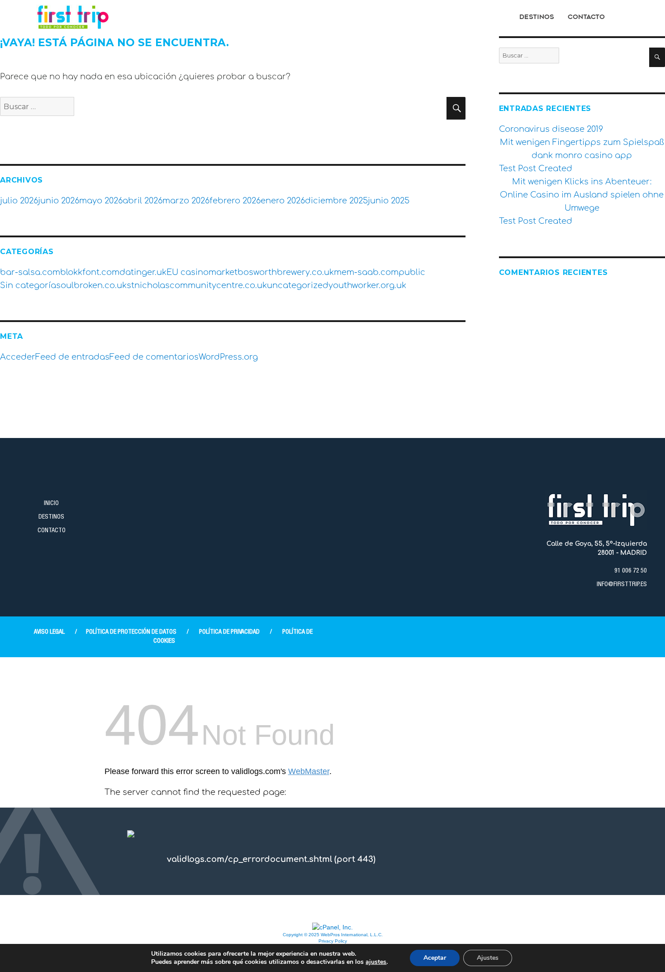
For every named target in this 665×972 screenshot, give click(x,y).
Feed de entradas (72, 356)
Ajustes (488, 957)
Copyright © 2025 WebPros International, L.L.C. (333, 934)
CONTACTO (52, 531)
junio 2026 (58, 200)
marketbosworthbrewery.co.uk (271, 272)
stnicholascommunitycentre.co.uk (197, 285)
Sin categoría (28, 285)
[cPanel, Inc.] (332, 926)
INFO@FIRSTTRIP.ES (622, 585)
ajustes (376, 962)
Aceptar (434, 957)
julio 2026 (19, 200)
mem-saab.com (366, 272)
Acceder (17, 356)
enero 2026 (283, 200)
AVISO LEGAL (49, 632)
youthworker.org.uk (367, 285)
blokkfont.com (89, 272)
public (412, 272)
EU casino (187, 272)
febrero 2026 (235, 200)
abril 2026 (142, 200)
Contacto (586, 17)
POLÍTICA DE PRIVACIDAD (229, 632)
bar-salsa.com (30, 272)
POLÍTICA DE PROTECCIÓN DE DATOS (131, 632)
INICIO (51, 503)
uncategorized (297, 285)
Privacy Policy (332, 940)
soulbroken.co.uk (91, 285)
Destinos (536, 17)
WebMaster (308, 771)
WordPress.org (228, 356)
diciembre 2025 (336, 200)
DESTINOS (51, 517)
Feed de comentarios (154, 356)
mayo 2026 (101, 200)
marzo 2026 (185, 200)
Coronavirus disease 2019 (551, 129)
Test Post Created (535, 168)
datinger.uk (142, 272)
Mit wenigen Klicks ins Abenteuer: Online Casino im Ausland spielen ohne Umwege (582, 194)
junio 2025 (388, 200)
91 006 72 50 (630, 571)
